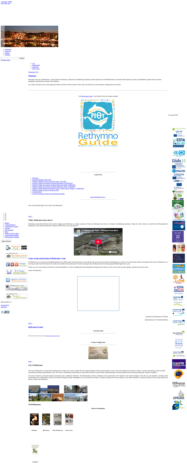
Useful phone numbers (12, 235)
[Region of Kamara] (46, 401)
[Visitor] (5, 216)
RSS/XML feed (5, 3)
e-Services (35, 67)
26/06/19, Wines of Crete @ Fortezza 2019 (45, 190)
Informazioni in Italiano (12, 237)
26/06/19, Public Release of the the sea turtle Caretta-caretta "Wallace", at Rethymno (58, 188)
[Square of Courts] (34, 401)
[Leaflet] (34, 419)
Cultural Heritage (10, 225)
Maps (6, 232)
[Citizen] (5, 214)
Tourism (7, 228)
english (10, 1)
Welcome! (32, 76)
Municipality (36, 65)
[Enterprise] (5, 218)
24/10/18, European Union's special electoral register (48, 194)
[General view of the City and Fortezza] (44, 392)
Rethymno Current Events (52, 336)
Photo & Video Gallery (12, 233)
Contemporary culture (11, 226)
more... (30, 216)
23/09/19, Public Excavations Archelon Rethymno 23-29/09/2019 (52, 183)
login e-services (6, 241)
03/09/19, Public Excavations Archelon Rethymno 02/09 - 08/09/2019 (53, 185)
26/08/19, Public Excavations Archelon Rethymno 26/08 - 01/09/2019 (53, 187)
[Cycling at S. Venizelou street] (70, 401)
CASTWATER (37, 192)
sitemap (7, 53)
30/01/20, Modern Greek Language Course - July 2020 (49, 181)
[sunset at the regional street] (58, 401)
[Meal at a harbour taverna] (81, 401)
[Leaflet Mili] (46, 425)
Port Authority (9, 230)
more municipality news (97, 197)
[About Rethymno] (5, 220)
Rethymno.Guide (87, 96)
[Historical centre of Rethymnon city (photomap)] (34, 392)
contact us (8, 51)
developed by (5, 305)
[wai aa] (5, 313)
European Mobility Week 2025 (41, 180)
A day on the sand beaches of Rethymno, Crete (47, 258)
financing (4, 307)
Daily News (36, 69)
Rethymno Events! (35, 327)
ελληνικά (4, 1)
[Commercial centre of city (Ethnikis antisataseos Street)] (81, 392)
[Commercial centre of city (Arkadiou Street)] (70, 392)
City (33, 63)
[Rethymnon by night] (53, 392)
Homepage (8, 49)
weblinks (7, 55)
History (7, 223)
